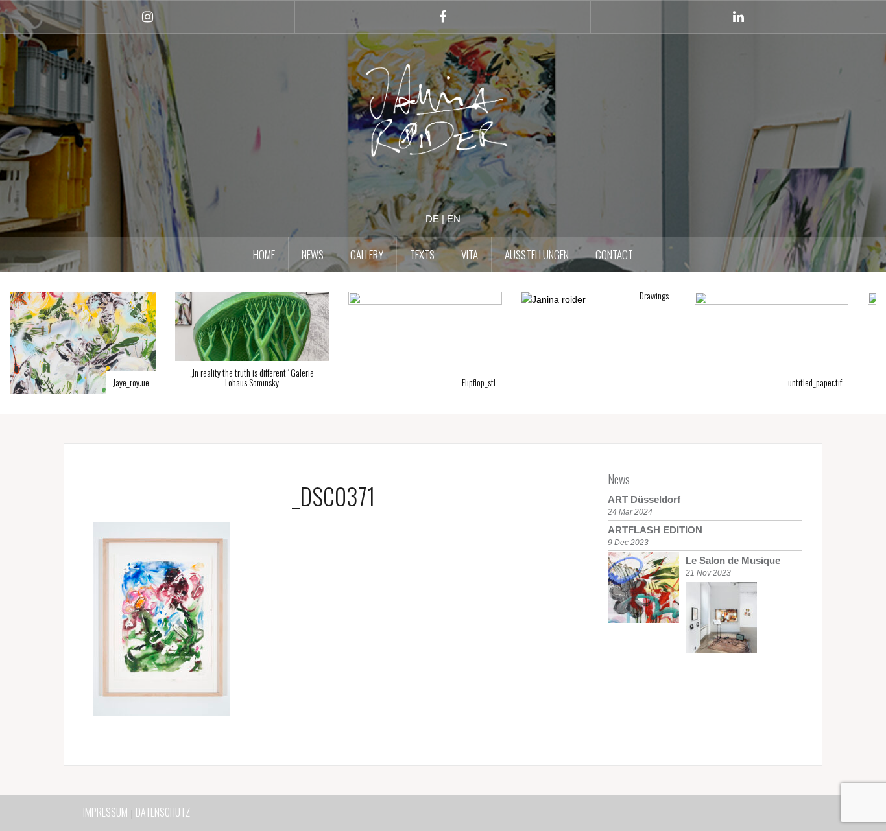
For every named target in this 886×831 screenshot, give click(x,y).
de (432, 218)
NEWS (313, 254)
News (619, 479)
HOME (264, 254)
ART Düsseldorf (644, 499)
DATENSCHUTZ (163, 812)
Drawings (498, 295)
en (454, 218)
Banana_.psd (839, 382)
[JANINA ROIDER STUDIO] (443, 113)
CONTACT (614, 254)
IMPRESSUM (105, 812)
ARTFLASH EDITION (655, 529)
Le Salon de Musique (733, 560)
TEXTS (422, 254)
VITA (469, 254)
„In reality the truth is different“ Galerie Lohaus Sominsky (96, 377)
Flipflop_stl (323, 382)
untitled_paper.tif (659, 382)
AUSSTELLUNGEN (537, 254)
